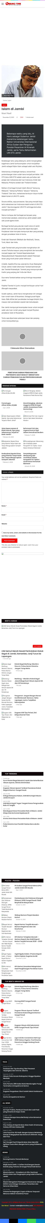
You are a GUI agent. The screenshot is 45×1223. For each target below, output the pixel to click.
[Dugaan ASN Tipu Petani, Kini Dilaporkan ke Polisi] (7, 716)
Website (4, 524)
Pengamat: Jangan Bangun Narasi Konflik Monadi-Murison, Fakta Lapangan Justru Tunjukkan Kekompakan (28, 699)
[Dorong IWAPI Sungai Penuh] (7, 1004)
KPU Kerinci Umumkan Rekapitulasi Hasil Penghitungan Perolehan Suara (29, 967)
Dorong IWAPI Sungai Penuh (25, 1001)
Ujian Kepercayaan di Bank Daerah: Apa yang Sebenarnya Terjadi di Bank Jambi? (10, 431)
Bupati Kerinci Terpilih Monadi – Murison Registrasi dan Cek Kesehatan (27, 926)
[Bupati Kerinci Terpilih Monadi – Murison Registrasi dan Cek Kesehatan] (7, 928)
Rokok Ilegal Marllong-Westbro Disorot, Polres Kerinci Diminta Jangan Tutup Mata (27, 666)
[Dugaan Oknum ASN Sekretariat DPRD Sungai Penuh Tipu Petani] (7, 1029)
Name (4, 506)
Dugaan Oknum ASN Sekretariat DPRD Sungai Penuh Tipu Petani (27, 1026)
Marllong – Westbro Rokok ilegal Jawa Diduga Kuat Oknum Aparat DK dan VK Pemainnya (29, 681)
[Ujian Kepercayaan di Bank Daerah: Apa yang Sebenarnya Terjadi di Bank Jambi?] (12, 420)
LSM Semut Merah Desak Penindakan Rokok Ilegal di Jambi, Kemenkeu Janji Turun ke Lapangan (22, 654)
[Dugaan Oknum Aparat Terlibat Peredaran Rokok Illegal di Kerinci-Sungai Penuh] (7, 1016)
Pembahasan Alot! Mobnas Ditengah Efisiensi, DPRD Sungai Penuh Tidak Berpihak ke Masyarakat (29, 900)
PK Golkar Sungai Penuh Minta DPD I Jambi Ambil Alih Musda (28, 887)
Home (5, 100)
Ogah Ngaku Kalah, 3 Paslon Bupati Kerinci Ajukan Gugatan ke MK (28, 955)
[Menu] (3, 4)
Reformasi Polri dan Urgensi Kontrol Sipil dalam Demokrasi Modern (33, 430)
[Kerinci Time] (13, 4)
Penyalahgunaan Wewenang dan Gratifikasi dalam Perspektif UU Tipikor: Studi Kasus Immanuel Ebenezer (31, 458)
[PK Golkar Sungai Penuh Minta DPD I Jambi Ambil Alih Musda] (7, 890)
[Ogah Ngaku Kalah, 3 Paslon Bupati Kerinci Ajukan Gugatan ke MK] (7, 958)
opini (9, 100)
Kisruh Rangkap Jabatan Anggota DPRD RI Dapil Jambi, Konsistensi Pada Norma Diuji (32, 406)
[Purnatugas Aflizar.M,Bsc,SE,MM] (12, 395)
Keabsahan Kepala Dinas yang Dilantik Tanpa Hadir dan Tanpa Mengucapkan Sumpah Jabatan (12, 456)
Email (4, 515)
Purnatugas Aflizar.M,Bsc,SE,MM (9, 404)
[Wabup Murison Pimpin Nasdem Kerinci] (7, 918)
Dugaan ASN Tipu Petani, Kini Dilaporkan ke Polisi (26, 714)
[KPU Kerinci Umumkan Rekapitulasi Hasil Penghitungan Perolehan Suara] (7, 970)
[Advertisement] (22, 37)
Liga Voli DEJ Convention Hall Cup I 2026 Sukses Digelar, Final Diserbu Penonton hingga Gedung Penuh (28, 1040)
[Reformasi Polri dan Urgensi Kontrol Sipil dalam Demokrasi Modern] (33, 420)
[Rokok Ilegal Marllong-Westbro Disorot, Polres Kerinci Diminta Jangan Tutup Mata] (7, 669)
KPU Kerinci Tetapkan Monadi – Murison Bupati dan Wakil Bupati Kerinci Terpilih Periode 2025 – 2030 (28, 939)
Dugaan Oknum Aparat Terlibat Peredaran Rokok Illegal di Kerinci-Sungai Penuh (28, 1012)
